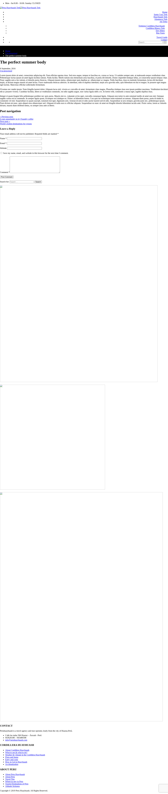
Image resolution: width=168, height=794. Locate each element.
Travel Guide (161, 37)
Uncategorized (6, 71)
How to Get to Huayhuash (16, 762)
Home (164, 12)
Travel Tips (10, 779)
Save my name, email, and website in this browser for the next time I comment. (35, 153)
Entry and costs (11, 759)
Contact (164, 40)
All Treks (163, 21)
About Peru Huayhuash (15, 774)
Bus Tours (160, 33)
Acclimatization (11, 764)
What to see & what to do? (16, 752)
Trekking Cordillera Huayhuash (151, 26)
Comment (5, 172)
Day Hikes (160, 31)
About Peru (10, 777)
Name (3, 138)
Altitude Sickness (12, 786)
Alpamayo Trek (160, 19)
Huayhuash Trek (160, 17)
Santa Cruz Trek (160, 14)
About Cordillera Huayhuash (17, 750)
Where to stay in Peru (14, 781)
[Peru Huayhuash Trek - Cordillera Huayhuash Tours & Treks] (20, 8)
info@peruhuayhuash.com (16, 740)
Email (3, 143)
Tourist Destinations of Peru (16, 784)
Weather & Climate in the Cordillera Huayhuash (25, 755)
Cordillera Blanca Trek (155, 28)
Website (3, 148)
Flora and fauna (11, 757)
